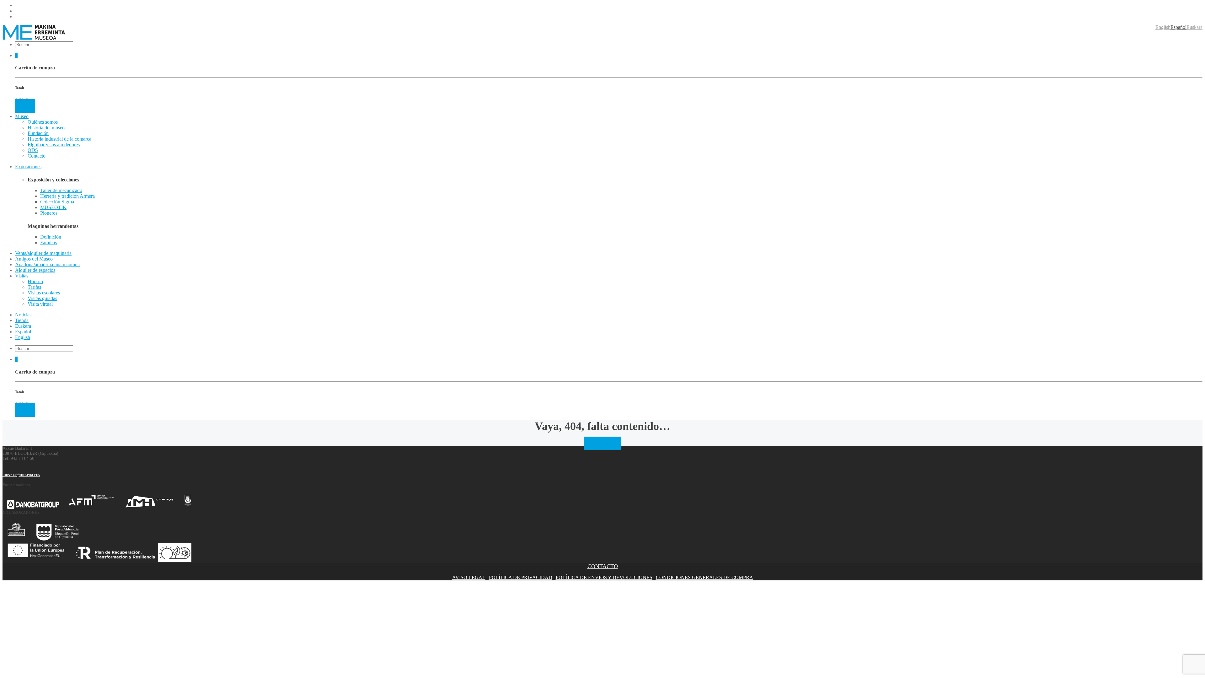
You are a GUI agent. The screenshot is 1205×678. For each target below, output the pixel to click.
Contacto (37, 156)
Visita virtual (40, 304)
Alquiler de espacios (35, 270)
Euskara (1194, 27)
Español (1178, 27)
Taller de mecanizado (61, 190)
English (1162, 27)
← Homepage (602, 443)
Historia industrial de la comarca (59, 139)
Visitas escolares (44, 292)
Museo (22, 116)
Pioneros (48, 213)
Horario (35, 281)
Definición (50, 236)
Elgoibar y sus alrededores (54, 144)
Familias (48, 242)
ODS (33, 150)
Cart (25, 106)
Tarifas (34, 287)
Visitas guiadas (42, 298)
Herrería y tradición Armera (67, 196)
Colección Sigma (57, 201)
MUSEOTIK (53, 207)
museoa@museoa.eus (21, 474)
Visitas (21, 275)
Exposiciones (28, 166)
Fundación (38, 133)
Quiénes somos (43, 122)
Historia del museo (46, 127)
